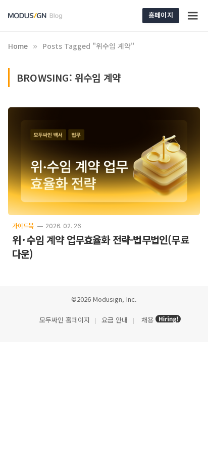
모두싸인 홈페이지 (63, 319)
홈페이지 (160, 15)
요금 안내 (114, 319)
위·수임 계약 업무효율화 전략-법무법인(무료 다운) (100, 246)
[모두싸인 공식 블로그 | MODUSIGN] (47, 16)
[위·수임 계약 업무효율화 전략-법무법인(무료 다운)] (104, 161)
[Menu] (193, 15)
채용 (147, 319)
